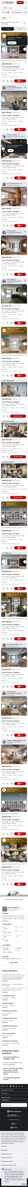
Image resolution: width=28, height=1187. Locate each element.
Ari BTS (10, 1035)
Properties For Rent (6, 1157)
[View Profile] (14, 88)
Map (21, 29)
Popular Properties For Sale (8, 1165)
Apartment (19, 978)
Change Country (5, 1097)
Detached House (6, 978)
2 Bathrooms (5, 1028)
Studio (4, 1013)
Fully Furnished (6, 1043)
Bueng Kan (5, 1005)
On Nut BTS (5, 1035)
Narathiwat (12, 1005)
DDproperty (4, 1150)
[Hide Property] (21, 93)
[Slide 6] (17, 108)
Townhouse (14, 978)
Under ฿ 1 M (13, 998)
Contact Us (4, 1093)
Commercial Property (7, 979)
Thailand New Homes (7, 1161)
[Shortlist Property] (24, 93)
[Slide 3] (12, 57)
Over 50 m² (11, 1020)
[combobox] (13, 8)
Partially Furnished (15, 1043)
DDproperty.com (5, 1133)
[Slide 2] (11, 108)
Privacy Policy (14, 1176)
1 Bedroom (9, 1013)
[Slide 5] (15, 57)
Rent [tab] (10, 17)
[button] (6, 921)
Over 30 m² (4, 1020)
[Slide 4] (14, 57)
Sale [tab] (4, 17)
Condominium (19, 976)
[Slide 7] (18, 108)
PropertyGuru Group (7, 1090)
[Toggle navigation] (25, 2)
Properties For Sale (6, 1154)
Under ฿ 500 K (5, 998)
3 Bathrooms (13, 1028)
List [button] (8, 29)
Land (16, 979)
